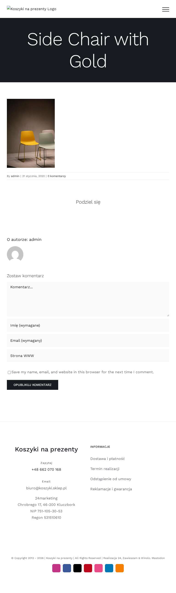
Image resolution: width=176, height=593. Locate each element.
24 (119, 558)
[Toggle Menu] (165, 9)
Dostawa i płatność (107, 458)
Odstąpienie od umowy (110, 479)
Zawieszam (130, 558)
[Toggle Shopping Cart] (154, 9)
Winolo (145, 558)
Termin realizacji (104, 469)
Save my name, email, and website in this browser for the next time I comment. (82, 372)
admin (15, 176)
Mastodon (158, 558)
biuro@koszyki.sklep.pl (46, 488)
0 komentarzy (57, 176)
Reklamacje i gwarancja (111, 489)
